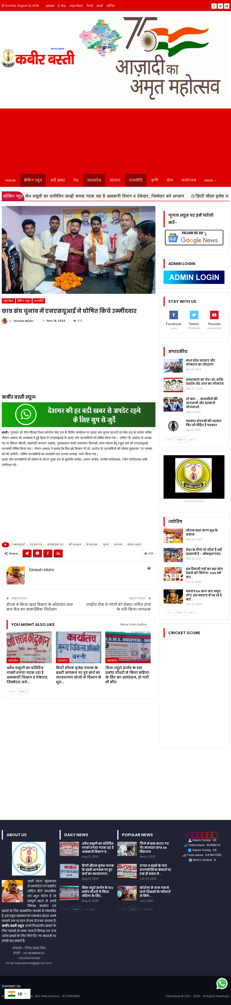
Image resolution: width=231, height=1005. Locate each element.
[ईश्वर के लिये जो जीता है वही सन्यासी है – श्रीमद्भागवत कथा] (173, 555)
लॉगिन (110, 6)
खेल (169, 180)
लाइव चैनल (76, 6)
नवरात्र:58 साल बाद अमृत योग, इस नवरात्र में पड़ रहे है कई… (204, 595)
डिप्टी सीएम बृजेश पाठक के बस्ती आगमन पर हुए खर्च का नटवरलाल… (98, 870)
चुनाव (106, 544)
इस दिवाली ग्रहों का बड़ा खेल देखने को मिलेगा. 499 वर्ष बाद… (204, 573)
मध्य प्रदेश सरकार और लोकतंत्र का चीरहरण (200, 362)
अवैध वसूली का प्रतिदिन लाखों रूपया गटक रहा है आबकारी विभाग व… (98, 848)
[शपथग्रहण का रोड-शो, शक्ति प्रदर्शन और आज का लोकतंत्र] (173, 385)
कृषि (154, 180)
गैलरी (89, 6)
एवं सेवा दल (36, 544)
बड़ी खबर (58, 180)
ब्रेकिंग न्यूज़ (33, 180)
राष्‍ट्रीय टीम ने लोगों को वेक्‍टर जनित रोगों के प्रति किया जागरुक (118, 607)
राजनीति (136, 180)
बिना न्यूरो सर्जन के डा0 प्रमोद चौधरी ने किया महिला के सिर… (97, 892)
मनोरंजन (188, 180)
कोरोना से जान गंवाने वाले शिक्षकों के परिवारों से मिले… (155, 892)
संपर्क (100, 6)
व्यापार (115, 180)
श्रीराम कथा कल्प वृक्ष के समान (202, 532)
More (209, 180)
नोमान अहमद (134, 544)
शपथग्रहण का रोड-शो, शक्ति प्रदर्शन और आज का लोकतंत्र (205, 382)
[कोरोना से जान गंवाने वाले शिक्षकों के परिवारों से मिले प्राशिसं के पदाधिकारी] (127, 893)
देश (76, 180)
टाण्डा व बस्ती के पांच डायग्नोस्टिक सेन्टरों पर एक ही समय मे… (155, 870)
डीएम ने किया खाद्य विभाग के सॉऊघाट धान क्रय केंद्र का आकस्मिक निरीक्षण (39, 607)
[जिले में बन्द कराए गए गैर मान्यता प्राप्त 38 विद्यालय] (127, 849)
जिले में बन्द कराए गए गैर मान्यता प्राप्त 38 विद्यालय (154, 848)
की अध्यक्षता (75, 544)
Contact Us (11, 986)
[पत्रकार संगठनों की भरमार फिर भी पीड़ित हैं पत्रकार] (173, 426)
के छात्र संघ (92, 544)
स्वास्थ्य (50, 6)
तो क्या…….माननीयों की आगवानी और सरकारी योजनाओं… (202, 403)
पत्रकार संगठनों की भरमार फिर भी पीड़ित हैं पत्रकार (204, 423)
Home (10, 180)
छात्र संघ (118, 544)
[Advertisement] (115, 140)
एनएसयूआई (18, 544)
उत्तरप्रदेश (94, 180)
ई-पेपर (62, 6)
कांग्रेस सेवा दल (55, 544)
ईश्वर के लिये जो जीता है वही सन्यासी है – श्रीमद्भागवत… (204, 552)
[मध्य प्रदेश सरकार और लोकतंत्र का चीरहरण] (173, 366)
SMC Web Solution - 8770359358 (57, 996)
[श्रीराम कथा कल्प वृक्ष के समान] (173, 536)
